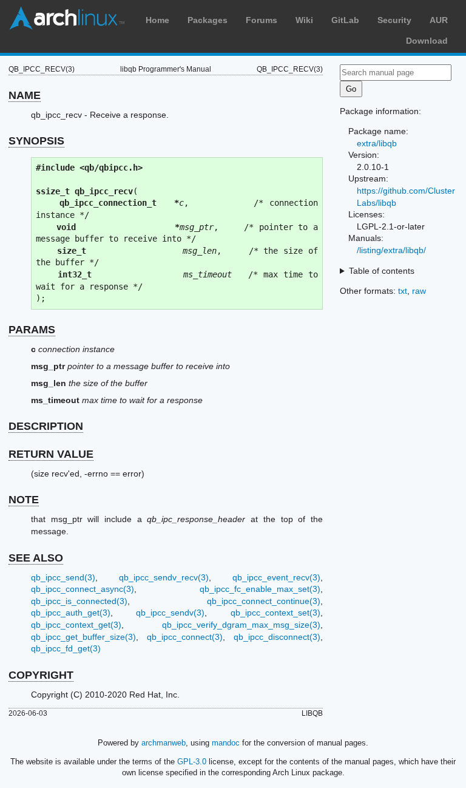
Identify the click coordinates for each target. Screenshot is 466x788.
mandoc (226, 742)
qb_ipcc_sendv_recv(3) (164, 577)
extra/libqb (377, 143)
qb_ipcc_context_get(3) (76, 625)
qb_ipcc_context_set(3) (275, 612)
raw (419, 291)
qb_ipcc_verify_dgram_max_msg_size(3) (241, 625)
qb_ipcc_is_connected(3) (79, 601)
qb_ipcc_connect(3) (185, 637)
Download (427, 41)
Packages (207, 20)
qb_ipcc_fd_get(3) (66, 648)
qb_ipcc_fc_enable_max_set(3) (260, 589)
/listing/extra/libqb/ (391, 250)
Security (394, 20)
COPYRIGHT (40, 675)
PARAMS (31, 330)
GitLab (345, 20)
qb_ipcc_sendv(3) (170, 612)
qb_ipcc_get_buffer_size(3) (83, 637)
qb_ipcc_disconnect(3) (277, 637)
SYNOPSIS (36, 141)
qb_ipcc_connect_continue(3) (263, 601)
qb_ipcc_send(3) (63, 577)
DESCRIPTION (45, 426)
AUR (439, 20)
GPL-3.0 (191, 761)
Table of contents (381, 271)
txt (402, 291)
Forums (261, 20)
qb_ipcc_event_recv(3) (276, 577)
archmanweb (163, 742)
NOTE (23, 500)
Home (157, 20)
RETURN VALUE (50, 454)
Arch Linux (66, 18)
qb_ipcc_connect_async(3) (82, 589)
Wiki (304, 20)
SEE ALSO (35, 558)
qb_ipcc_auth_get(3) (70, 612)
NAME (24, 95)
